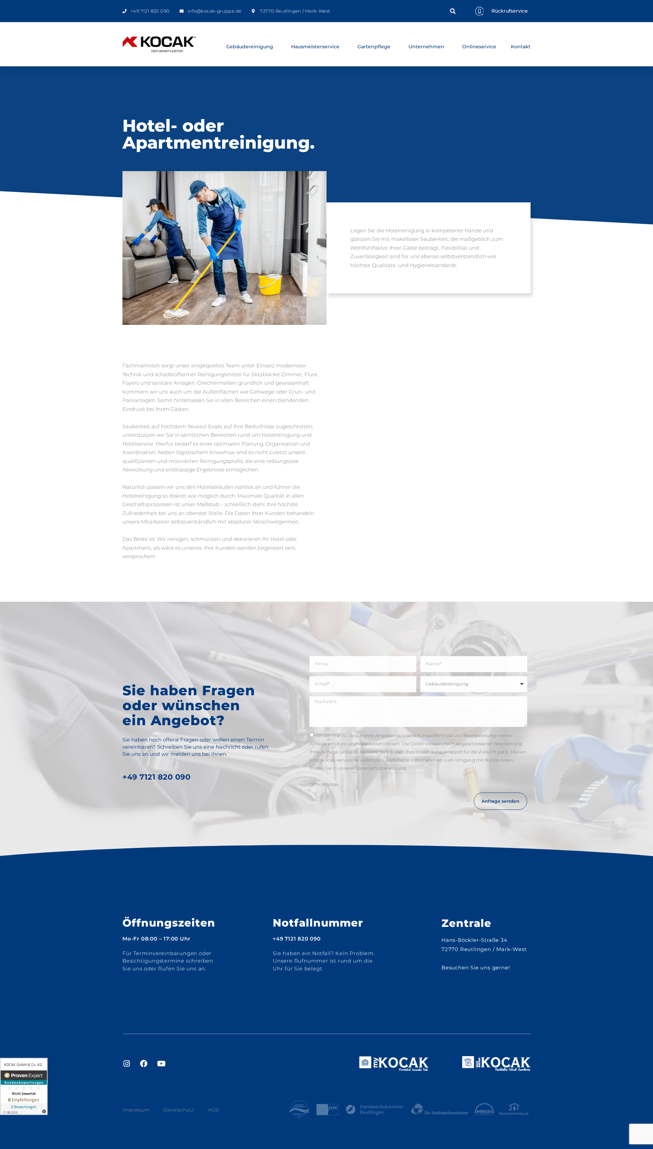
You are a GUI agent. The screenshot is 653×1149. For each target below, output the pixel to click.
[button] (452, 11)
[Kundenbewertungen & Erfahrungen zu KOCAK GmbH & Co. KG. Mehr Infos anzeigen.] (24, 1086)
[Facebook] (143, 1063)
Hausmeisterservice (315, 47)
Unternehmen (426, 47)
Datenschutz (178, 1110)
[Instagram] (126, 1063)
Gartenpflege (373, 47)
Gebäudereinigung (249, 47)
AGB (213, 1110)
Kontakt (521, 47)
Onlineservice (479, 47)
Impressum (136, 1110)
